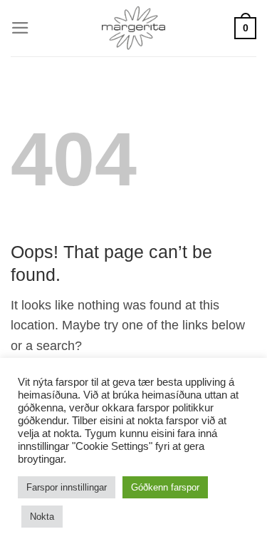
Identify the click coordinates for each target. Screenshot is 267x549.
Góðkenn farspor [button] (165, 487)
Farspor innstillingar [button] (66, 487)
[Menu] (20, 27)
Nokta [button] (42, 516)
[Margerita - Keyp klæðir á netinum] (133, 28)
